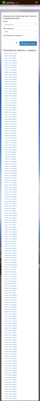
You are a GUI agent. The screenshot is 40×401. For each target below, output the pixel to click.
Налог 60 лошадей (10, 84)
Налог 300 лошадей (11, 253)
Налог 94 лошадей (10, 154)
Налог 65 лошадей (10, 227)
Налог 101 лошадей (11, 98)
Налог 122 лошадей (11, 112)
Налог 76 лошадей (10, 300)
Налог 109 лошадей (11, 91)
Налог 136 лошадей (11, 72)
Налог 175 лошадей (11, 161)
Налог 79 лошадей (10, 293)
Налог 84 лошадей (10, 208)
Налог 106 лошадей (11, 232)
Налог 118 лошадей (11, 342)
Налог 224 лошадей (11, 302)
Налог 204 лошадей (11, 121)
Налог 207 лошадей (11, 365)
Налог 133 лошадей (11, 239)
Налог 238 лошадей (11, 351)
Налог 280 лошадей (11, 196)
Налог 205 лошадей (11, 288)
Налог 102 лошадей (11, 117)
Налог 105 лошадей (11, 67)
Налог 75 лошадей (10, 58)
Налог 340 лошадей (11, 323)
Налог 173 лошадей (11, 274)
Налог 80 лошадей (10, 119)
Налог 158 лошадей (11, 361)
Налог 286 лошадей (11, 330)
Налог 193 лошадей (11, 206)
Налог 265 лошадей (11, 255)
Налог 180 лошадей (11, 88)
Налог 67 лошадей (10, 286)
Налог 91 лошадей (10, 260)
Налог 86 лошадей (10, 135)
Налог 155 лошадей (11, 185)
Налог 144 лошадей (11, 295)
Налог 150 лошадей (11, 53)
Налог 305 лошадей (11, 363)
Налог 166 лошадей (11, 349)
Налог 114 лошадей (11, 236)
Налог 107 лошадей (11, 182)
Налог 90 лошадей (10, 56)
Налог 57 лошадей (10, 358)
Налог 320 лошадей (11, 344)
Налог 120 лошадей (11, 77)
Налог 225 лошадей (11, 297)
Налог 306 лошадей (11, 201)
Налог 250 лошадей (11, 178)
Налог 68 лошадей (10, 147)
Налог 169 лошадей (11, 389)
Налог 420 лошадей (11, 377)
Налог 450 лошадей (11, 387)
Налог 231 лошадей (11, 180)
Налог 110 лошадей (11, 65)
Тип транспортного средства (12, 35)
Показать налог (29, 43)
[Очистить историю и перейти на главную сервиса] (16, 42)
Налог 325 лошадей (11, 340)
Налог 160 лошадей (11, 81)
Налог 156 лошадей (11, 166)
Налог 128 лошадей (11, 222)
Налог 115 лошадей (11, 63)
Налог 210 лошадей (11, 187)
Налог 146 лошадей (11, 368)
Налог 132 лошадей (11, 203)
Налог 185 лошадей (11, 192)
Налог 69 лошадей (10, 283)
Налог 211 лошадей (11, 194)
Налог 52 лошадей (10, 333)
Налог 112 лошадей (11, 175)
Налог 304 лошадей (11, 354)
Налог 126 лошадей (11, 234)
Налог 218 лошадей (11, 138)
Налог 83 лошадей (10, 311)
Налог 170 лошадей (11, 70)
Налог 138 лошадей (11, 394)
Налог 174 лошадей (11, 267)
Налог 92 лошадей (10, 248)
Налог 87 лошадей (10, 211)
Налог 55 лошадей (10, 241)
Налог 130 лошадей (11, 93)
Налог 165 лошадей (11, 150)
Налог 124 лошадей (11, 347)
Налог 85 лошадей (10, 152)
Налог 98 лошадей (10, 157)
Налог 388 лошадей (11, 398)
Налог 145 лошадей (11, 133)
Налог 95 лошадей (10, 110)
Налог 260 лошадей (11, 265)
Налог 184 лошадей (11, 124)
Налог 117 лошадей (11, 304)
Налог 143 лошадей (11, 103)
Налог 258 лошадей (11, 250)
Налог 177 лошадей (11, 114)
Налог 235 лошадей (11, 319)
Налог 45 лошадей (10, 290)
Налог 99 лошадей (10, 272)
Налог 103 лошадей (11, 189)
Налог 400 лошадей (11, 382)
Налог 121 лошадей (11, 321)
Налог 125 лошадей (11, 74)
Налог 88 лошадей (10, 105)
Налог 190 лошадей (11, 107)
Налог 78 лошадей (10, 384)
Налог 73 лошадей (10, 225)
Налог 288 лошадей (11, 370)
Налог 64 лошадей (10, 128)
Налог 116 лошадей (11, 100)
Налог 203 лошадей (11, 326)
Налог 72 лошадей (10, 243)
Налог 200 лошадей (11, 86)
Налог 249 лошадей (11, 335)
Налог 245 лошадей (11, 171)
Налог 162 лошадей (11, 307)
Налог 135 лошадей (11, 145)
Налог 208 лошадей (11, 337)
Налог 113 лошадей (11, 173)
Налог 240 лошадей (11, 229)
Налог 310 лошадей (11, 372)
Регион (5, 21)
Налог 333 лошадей (11, 328)
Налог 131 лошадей (11, 168)
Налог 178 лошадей (11, 380)
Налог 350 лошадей (11, 391)
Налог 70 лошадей (10, 159)
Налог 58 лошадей (10, 199)
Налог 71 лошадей (10, 269)
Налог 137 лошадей (11, 314)
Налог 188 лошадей (11, 396)
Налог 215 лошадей (11, 281)
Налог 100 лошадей (11, 79)
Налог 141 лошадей (11, 262)
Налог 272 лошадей (11, 246)
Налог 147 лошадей (11, 142)
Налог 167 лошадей (11, 276)
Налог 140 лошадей (11, 60)
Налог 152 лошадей (11, 215)
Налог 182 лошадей (11, 309)
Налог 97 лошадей (10, 164)
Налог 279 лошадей (11, 356)
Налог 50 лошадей (10, 220)
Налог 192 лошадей (11, 218)
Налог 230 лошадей (11, 257)
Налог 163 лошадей (11, 96)
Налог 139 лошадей (11, 316)
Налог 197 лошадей (11, 279)
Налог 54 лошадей (10, 131)
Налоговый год (8, 28)
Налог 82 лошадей (10, 126)
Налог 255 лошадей (11, 375)
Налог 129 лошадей (11, 213)
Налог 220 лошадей (11, 140)
